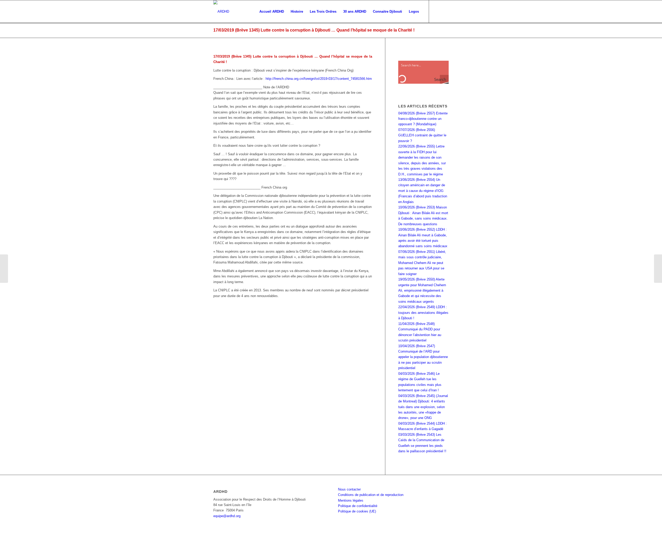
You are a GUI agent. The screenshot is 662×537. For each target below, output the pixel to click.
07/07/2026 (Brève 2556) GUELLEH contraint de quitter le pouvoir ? (422, 135)
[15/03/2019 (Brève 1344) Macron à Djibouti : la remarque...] (4, 268)
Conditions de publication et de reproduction (370, 495)
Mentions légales (350, 500)
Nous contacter (349, 489)
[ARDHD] (221, 11)
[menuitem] (271, 11)
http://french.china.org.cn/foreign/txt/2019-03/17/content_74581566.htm (319, 79)
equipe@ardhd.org (226, 516)
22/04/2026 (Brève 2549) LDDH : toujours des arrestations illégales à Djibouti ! (423, 312)
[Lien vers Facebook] (437, 11)
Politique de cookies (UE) (357, 511)
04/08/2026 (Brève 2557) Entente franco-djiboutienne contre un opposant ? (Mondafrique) (423, 118)
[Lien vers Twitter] (445, 11)
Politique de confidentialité (357, 506)
